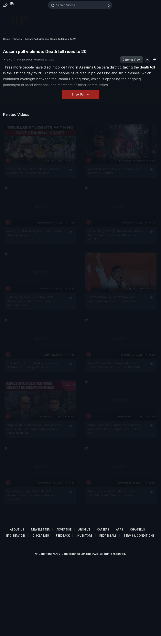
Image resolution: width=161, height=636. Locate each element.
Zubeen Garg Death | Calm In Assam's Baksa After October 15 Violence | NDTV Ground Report (115, 235)
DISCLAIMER (41, 535)
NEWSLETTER (40, 529)
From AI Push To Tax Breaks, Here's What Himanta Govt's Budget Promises (33, 365)
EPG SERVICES (16, 535)
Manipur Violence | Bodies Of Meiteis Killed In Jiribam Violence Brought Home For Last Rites (115, 429)
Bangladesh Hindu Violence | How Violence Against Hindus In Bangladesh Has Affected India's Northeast (34, 429)
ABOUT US (17, 529)
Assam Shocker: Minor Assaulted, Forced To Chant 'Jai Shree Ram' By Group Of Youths (115, 365)
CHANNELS (137, 529)
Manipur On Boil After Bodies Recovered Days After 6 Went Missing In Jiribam (113, 493)
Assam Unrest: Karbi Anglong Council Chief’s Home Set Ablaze (34, 233)
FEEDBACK (63, 535)
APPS (119, 529)
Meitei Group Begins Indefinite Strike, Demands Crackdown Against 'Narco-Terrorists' (30, 495)
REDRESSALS (108, 535)
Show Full (79, 94)
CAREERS (103, 529)
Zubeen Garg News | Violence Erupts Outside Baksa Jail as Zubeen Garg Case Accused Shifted (32, 301)
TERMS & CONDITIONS (139, 535)
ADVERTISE (64, 529)
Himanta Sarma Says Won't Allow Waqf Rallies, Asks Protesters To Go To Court (112, 299)
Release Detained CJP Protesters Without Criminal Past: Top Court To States (33, 171)
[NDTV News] (19, 17)
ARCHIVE (84, 529)
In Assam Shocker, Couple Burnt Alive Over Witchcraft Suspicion (114, 171)
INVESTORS (84, 535)
